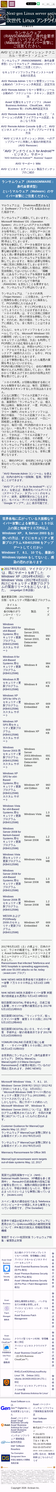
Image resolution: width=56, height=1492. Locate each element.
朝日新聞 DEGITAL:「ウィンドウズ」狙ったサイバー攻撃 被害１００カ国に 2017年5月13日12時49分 (26, 1019)
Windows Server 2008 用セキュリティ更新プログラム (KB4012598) (12, 903)
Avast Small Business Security (19, 1422)
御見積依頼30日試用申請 (53, 1270)
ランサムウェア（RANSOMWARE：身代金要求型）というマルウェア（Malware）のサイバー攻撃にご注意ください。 (28, 64)
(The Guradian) (34, 1208)
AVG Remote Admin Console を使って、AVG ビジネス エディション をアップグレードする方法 (28, 129)
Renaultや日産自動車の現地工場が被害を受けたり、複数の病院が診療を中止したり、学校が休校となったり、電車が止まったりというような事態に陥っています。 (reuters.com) (25, 1188)
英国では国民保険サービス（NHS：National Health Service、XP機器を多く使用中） (25, 1178)
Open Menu (12, 4)
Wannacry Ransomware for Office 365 (23, 1152)
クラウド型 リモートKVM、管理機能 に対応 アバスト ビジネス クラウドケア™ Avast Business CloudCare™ (31, 1346)
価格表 (6, 1362)
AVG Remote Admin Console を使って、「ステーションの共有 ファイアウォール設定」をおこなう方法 (28, 117)
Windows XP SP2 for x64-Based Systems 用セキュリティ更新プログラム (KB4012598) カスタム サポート (12, 786)
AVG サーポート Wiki (28, 163)
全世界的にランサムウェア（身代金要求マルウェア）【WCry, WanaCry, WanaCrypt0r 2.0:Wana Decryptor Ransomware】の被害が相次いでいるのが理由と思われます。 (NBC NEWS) (26, 1062)
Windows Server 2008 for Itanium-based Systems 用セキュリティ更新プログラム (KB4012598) (12, 838)
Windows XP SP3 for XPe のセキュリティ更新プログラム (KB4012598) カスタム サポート (12, 705)
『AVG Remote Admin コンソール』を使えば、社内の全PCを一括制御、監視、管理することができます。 (26, 477)
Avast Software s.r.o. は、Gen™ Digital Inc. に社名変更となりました (21, 1408)
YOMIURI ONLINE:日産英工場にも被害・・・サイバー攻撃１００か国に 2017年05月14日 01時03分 (26, 1045)
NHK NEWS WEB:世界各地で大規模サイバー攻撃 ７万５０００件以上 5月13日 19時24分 (26, 983)
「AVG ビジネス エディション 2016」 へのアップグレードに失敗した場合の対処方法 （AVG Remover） (28, 142)
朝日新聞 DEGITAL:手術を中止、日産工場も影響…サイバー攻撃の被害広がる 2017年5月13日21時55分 (26, 1006)
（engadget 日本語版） (22, 590)
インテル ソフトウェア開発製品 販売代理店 (43, 1411)
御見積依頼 (53, 1382)
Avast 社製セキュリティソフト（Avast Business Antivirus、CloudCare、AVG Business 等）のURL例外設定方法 (28, 105)
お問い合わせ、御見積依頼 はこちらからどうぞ (44, 1457)
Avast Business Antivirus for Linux (20, 1426)
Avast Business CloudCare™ (18, 1431)
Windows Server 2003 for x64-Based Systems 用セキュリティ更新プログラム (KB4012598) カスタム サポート (12, 637)
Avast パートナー (19, 1418)
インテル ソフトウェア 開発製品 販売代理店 (20, 1438)
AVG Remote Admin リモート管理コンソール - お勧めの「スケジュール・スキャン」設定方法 (28, 93)
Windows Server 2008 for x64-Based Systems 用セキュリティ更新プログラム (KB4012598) (12, 880)
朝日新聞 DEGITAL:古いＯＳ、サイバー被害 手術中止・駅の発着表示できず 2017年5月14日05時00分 (26, 1032)
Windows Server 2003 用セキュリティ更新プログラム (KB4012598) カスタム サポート (12, 757)
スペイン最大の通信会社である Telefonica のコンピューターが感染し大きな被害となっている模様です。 (27, 1204)
